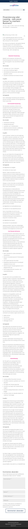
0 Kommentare (14, 27)
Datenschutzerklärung (13, 522)
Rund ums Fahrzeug (19, 25)
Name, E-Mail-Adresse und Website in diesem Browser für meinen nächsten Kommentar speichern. (12, 505)
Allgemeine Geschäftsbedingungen (13, 524)
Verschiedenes (6, 27)
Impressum (13, 525)
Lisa (5, 25)
